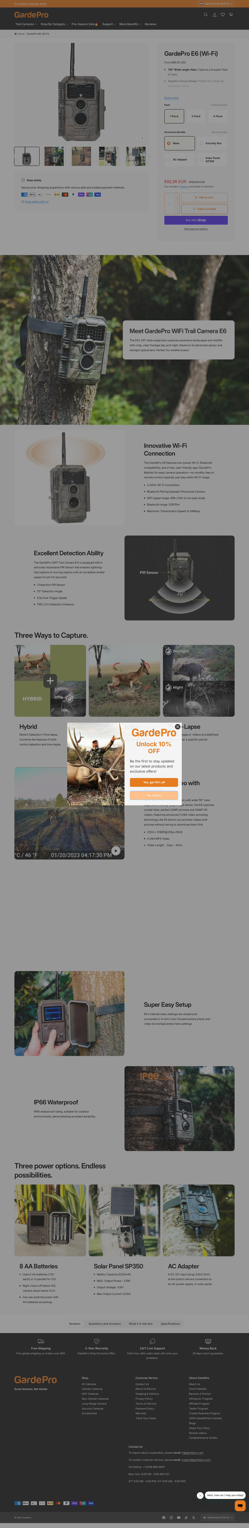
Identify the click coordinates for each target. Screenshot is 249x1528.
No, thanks (154, 795)
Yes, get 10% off (154, 782)
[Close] (178, 727)
